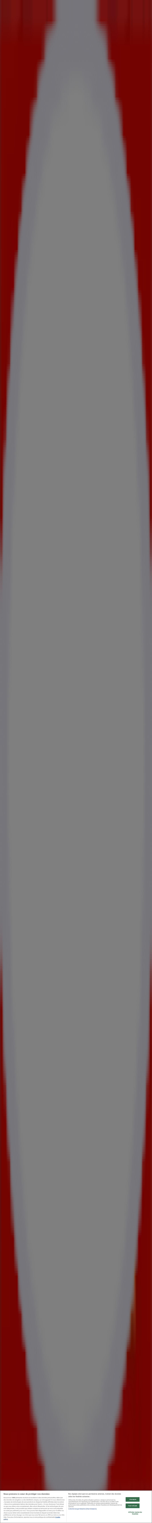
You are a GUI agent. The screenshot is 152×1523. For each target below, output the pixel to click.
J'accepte (132, 1499)
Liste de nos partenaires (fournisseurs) (82, 1509)
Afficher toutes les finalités (135, 1513)
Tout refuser (132, 1506)
